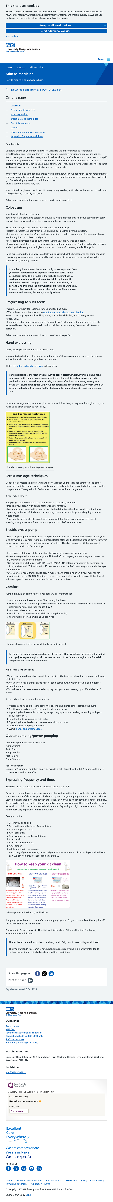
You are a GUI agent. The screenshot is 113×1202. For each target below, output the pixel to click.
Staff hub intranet (15, 1039)
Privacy (83, 1180)
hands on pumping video (29, 728)
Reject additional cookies (55, 31)
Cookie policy (97, 1180)
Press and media (53, 1180)
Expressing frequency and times (27, 136)
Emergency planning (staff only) (22, 1042)
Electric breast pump (21, 123)
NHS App (10, 1029)
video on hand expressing (30, 366)
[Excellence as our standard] (21, 1011)
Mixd (28, 1194)
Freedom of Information (29, 1180)
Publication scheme (40, 1183)
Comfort (15, 127)
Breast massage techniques (24, 118)
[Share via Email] (51, 973)
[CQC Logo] (17, 1087)
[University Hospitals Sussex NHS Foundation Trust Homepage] (23, 47)
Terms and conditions (16, 1183)
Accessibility (71, 1180)
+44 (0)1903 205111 (16, 1072)
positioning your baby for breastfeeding (63, 312)
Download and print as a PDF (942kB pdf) (36, 89)
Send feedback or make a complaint (24, 1032)
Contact (10, 1180)
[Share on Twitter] (44, 973)
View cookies (12, 36)
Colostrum (16, 105)
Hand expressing (19, 114)
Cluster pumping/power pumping (28, 132)
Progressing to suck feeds (23, 110)
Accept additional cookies (55, 25)
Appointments (13, 1026)
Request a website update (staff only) (25, 1036)
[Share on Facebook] (37, 973)
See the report (17, 1111)
